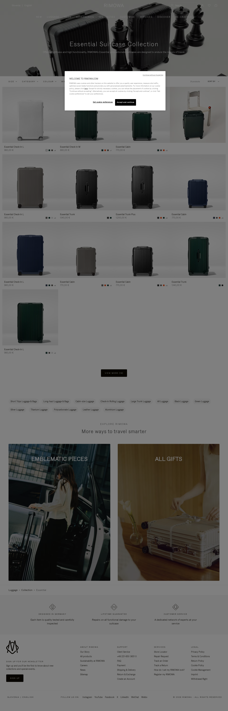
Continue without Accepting (153, 75)
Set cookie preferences (103, 102)
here (86, 88)
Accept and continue (125, 102)
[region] (115, 90)
